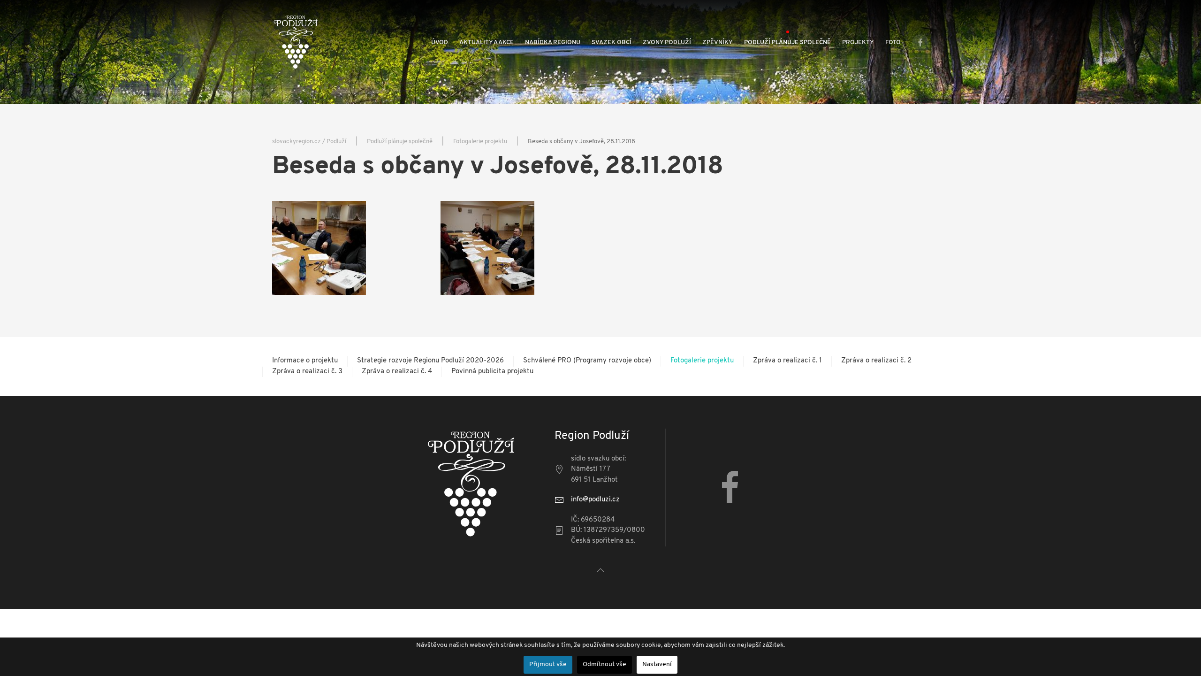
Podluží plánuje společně (787, 42)
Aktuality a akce (486, 42)
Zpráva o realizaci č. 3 (307, 371)
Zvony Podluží (667, 42)
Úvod (439, 42)
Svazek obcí (611, 42)
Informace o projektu (305, 360)
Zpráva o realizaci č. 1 (787, 360)
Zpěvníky (717, 42)
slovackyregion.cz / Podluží (309, 141)
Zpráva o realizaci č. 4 (397, 371)
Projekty (858, 42)
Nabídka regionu (552, 42)
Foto (893, 42)
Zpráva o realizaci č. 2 (876, 360)
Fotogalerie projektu (480, 141)
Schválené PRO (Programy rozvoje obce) (587, 360)
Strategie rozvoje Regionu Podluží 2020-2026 (430, 360)
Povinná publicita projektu (492, 371)
